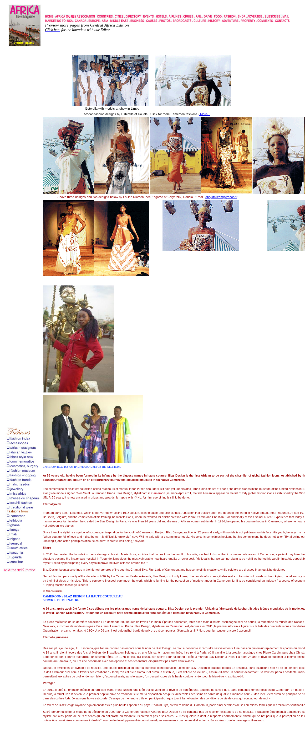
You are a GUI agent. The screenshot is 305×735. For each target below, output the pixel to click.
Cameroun (176, 626)
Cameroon (158, 493)
